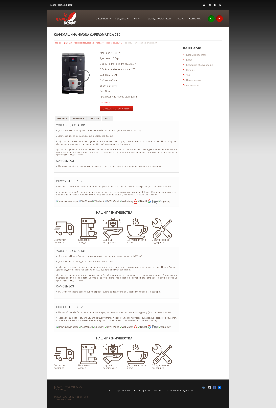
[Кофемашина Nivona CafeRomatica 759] (75, 73)
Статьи (109, 390)
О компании (103, 18)
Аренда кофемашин (159, 18)
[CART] (219, 18)
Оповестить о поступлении (116, 109)
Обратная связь (123, 390)
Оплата (107, 118)
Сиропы (190, 70)
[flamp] (220, 5)
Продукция (122, 18)
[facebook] (215, 5)
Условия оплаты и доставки (179, 390)
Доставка (94, 118)
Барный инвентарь (196, 55)
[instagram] (210, 5)
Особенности (78, 118)
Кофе (189, 60)
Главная (57, 43)
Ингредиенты (193, 80)
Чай (188, 75)
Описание (62, 118)
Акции (181, 18)
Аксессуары (192, 85)
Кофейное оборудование (84, 43)
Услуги (138, 18)
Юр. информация (142, 390)
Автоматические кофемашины (109, 43)
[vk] (204, 5)
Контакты (195, 18)
